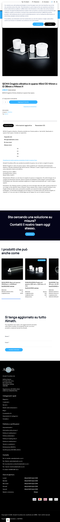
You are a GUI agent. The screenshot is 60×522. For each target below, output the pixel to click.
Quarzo (6, 114)
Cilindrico (9, 112)
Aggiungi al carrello (23, 102)
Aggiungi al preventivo (30, 106)
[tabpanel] (30, 162)
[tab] (8, 125)
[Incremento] (7, 102)
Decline (50, 24)
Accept (38, 24)
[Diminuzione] (3, 102)
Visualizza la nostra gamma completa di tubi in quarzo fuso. (20, 160)
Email (7, 342)
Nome (7, 336)
